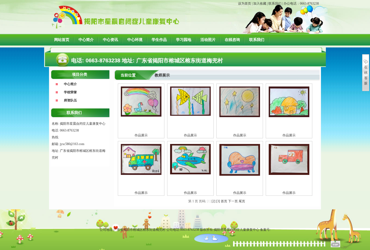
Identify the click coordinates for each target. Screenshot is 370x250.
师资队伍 (70, 100)
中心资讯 (110, 40)
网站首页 (61, 40)
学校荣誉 (70, 92)
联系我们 (274, 3)
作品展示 (141, 135)
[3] (218, 201)
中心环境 (134, 40)
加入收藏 (259, 3)
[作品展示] (141, 101)
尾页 (242, 201)
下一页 (233, 201)
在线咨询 (232, 40)
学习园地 (183, 40)
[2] (213, 201)
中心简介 (86, 40)
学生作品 (159, 40)
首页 (224, 201)
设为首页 (244, 3)
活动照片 (208, 40)
